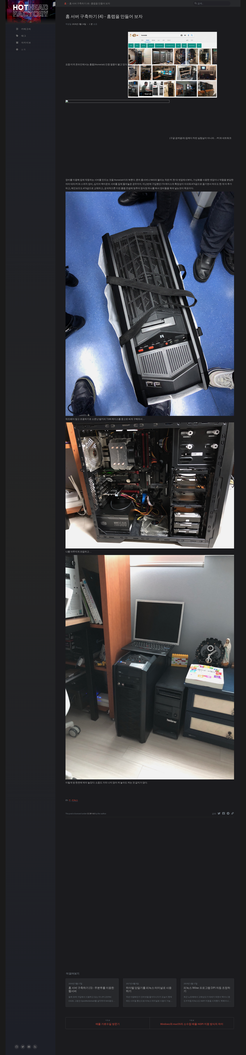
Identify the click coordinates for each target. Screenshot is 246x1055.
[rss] (35, 1046)
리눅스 (75, 800)
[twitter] (22, 1046)
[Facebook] (224, 813)
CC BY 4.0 (91, 813)
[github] (16, 1046)
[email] (29, 1046)
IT (69, 800)
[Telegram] (228, 813)
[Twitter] (219, 813)
